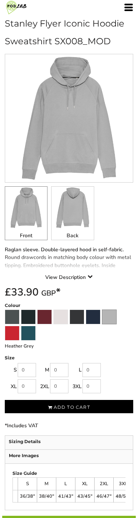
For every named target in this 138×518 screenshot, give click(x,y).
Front (26, 235)
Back (72, 235)
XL (14, 386)
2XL (44, 386)
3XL (77, 386)
